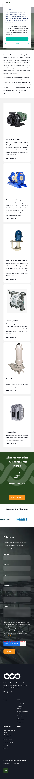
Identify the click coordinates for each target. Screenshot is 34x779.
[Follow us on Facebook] (11, 692)
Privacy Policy (9, 635)
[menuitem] (9, 700)
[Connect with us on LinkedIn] (8, 692)
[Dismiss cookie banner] (28, 7)
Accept (17, 39)
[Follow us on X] (4, 692)
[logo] (12, 676)
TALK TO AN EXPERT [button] (17, 497)
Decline (17, 43)
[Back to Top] (5, 770)
